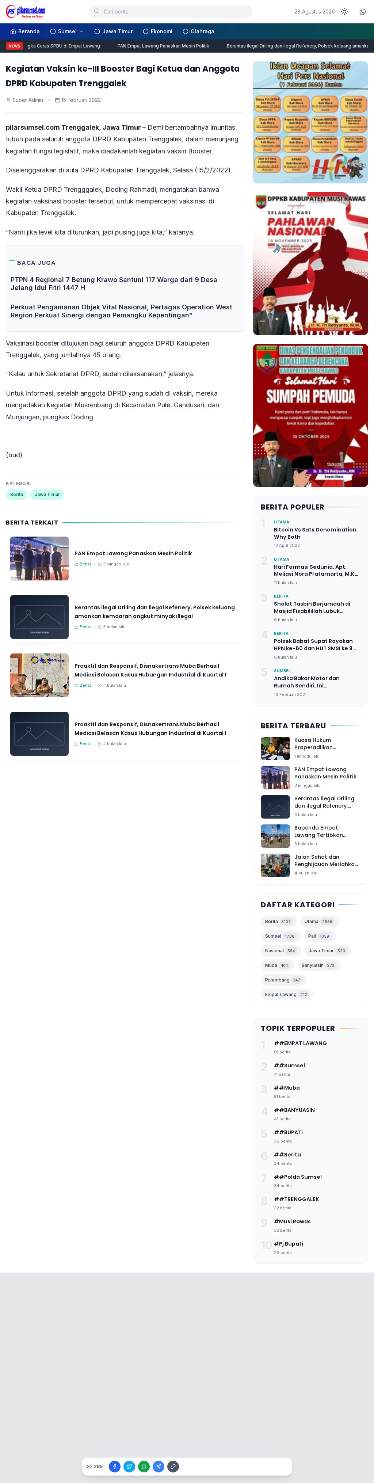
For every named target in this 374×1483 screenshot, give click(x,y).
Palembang (282, 980)
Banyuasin (318, 965)
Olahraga (202, 31)
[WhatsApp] (362, 11)
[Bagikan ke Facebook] (115, 1466)
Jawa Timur (117, 31)
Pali (318, 936)
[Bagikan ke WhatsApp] (144, 1466)
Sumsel (67, 31)
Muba (276, 965)
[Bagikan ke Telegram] (158, 1466)
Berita (16, 494)
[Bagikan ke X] (129, 1466)
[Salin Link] (173, 1466)
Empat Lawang (286, 994)
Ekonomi (161, 31)
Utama (318, 921)
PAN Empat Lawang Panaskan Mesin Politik (155, 46)
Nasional (280, 950)
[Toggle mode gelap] (344, 11)
